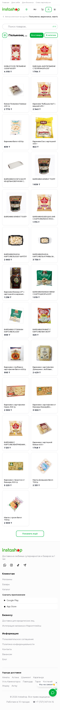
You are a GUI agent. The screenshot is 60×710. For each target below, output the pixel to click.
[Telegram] (24, 565)
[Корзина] (42, 9)
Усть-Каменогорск (11, 681)
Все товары (36, 35)
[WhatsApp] (4, 565)
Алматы (6, 677)
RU (35, 9)
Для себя (15, 2)
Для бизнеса (27, 2)
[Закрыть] (56, 682)
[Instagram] (11, 565)
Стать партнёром (43, 2)
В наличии (51, 35)
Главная (5, 2)
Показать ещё (30, 533)
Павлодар (28, 681)
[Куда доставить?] (26, 9)
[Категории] (4, 35)
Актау (14, 686)
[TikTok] (18, 565)
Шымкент (26, 677)
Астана (15, 677)
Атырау (5, 686)
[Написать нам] (53, 693)
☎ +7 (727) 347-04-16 (43, 702)
